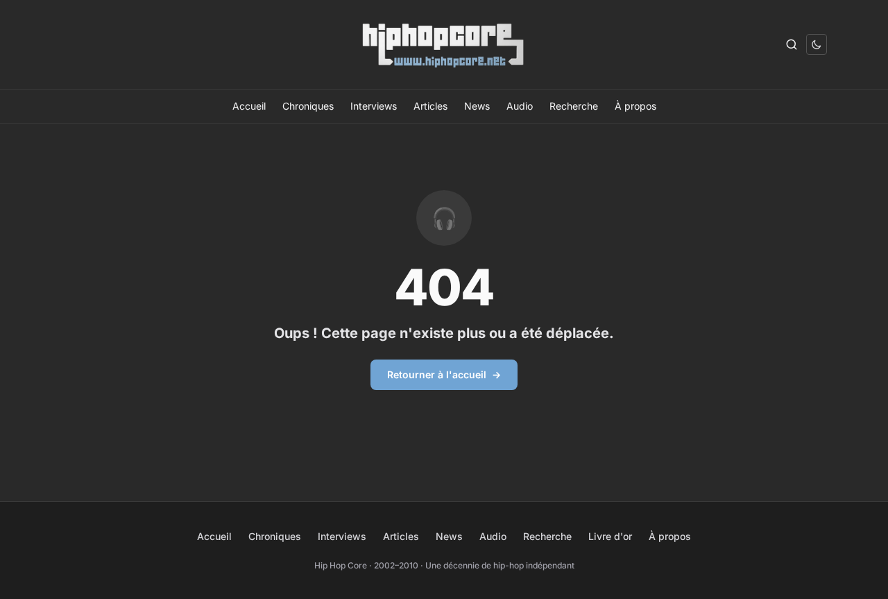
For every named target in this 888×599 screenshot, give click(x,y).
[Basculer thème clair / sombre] (816, 44)
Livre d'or (610, 536)
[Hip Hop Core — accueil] (444, 44)
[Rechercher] (791, 44)
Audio (519, 106)
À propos (635, 106)
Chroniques (308, 106)
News (477, 106)
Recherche (573, 106)
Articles (430, 106)
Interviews (373, 106)
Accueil (249, 106)
